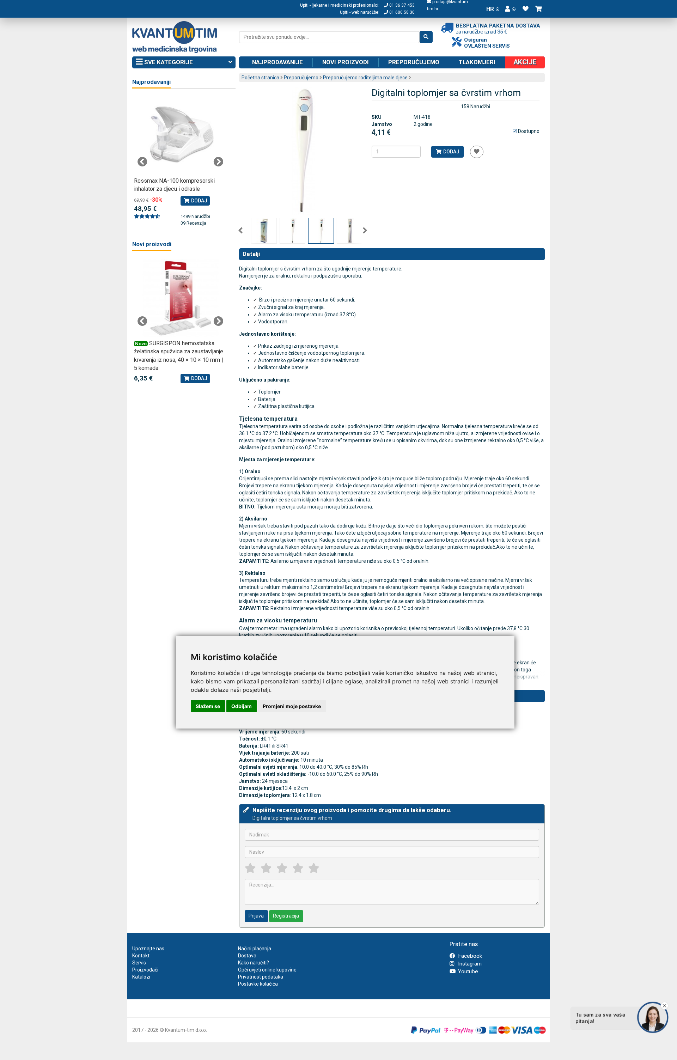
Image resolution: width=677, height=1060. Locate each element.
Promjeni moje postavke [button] (292, 706)
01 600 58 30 (401, 12)
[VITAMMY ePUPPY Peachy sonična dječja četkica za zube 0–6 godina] (190, 298)
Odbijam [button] (241, 706)
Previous (240, 231)
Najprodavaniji (151, 82)
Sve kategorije (168, 62)
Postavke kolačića (258, 984)
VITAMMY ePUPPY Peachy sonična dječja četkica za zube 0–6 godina (187, 351)
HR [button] (490, 8)
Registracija (286, 916)
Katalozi (141, 977)
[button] (510, 9)
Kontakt (141, 955)
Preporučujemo (413, 62)
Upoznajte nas (148, 948)
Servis (139, 962)
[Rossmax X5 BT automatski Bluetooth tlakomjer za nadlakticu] (180, 135)
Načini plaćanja (254, 948)
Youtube (467, 971)
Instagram (469, 964)
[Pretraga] (426, 37)
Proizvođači (145, 970)
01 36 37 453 (401, 5)
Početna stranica (260, 77)
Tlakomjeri (477, 62)
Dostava (247, 955)
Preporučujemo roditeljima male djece (365, 77)
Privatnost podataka (260, 977)
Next (365, 231)
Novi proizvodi (345, 62)
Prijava (256, 916)
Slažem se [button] (208, 706)
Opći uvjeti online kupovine (267, 970)
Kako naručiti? (253, 962)
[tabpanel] (180, 157)
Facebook (469, 956)
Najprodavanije (277, 62)
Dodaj (450, 151)
